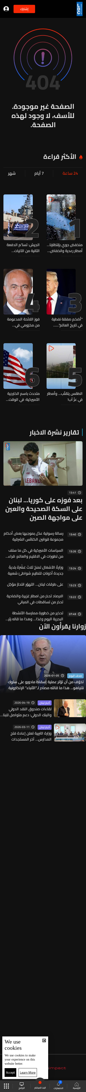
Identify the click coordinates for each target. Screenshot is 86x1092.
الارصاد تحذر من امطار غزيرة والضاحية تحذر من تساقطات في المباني (35, 599)
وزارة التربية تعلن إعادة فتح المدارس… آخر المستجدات (31, 736)
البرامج (22, 1088)
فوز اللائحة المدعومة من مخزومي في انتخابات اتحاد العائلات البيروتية (23, 322)
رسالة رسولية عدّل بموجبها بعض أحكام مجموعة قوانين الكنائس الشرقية (33, 536)
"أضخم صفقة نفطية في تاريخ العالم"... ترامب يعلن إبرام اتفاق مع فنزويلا (65, 322)
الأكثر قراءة (59, 156)
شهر (12, 173)
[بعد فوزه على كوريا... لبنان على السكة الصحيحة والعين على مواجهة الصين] (43, 481)
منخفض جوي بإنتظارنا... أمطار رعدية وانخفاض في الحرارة (65, 248)
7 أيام (39, 173)
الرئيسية (76, 1088)
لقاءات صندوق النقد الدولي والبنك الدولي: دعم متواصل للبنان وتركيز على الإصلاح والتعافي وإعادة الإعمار (26, 712)
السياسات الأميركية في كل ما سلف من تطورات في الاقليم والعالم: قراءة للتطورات (34, 553)
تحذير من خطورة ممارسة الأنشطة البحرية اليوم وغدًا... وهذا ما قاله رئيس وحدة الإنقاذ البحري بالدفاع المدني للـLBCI (33, 616)
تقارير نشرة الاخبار (54, 432)
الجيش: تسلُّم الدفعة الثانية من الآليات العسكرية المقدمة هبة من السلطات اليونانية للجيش (23, 248)
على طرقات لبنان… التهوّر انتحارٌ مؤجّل (35, 584)
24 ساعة (70, 173)
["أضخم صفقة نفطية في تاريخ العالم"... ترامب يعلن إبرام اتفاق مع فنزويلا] (65, 298)
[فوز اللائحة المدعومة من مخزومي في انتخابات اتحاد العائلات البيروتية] (21, 298)
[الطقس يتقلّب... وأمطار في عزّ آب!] (65, 372)
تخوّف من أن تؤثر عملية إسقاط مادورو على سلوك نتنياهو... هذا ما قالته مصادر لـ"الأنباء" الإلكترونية (46, 685)
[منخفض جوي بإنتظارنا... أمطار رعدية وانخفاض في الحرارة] (65, 224)
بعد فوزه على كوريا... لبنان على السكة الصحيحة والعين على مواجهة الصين (44, 509)
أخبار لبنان (44, 703)
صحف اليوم (75, 676)
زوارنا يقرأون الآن (62, 626)
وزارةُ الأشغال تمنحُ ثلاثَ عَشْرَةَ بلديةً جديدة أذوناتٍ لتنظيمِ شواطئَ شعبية (35, 570)
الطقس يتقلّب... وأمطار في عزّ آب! (65, 396)
